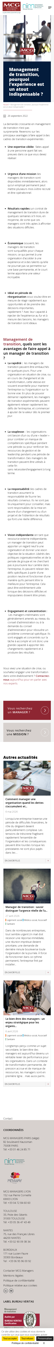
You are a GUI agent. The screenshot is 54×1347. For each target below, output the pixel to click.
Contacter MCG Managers (18, 1270)
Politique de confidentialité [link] (25, 1343)
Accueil (6, 104)
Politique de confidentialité (18, 1280)
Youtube (11, 1290)
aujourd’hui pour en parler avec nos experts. (26, 679)
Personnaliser (45, 1338)
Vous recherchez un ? (20, 710)
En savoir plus (12, 860)
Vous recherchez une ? (19, 732)
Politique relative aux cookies (20, 1285)
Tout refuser (27, 1338)
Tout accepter (10, 1338)
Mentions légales (13, 1275)
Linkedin (5, 1290)
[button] (49, 7)
